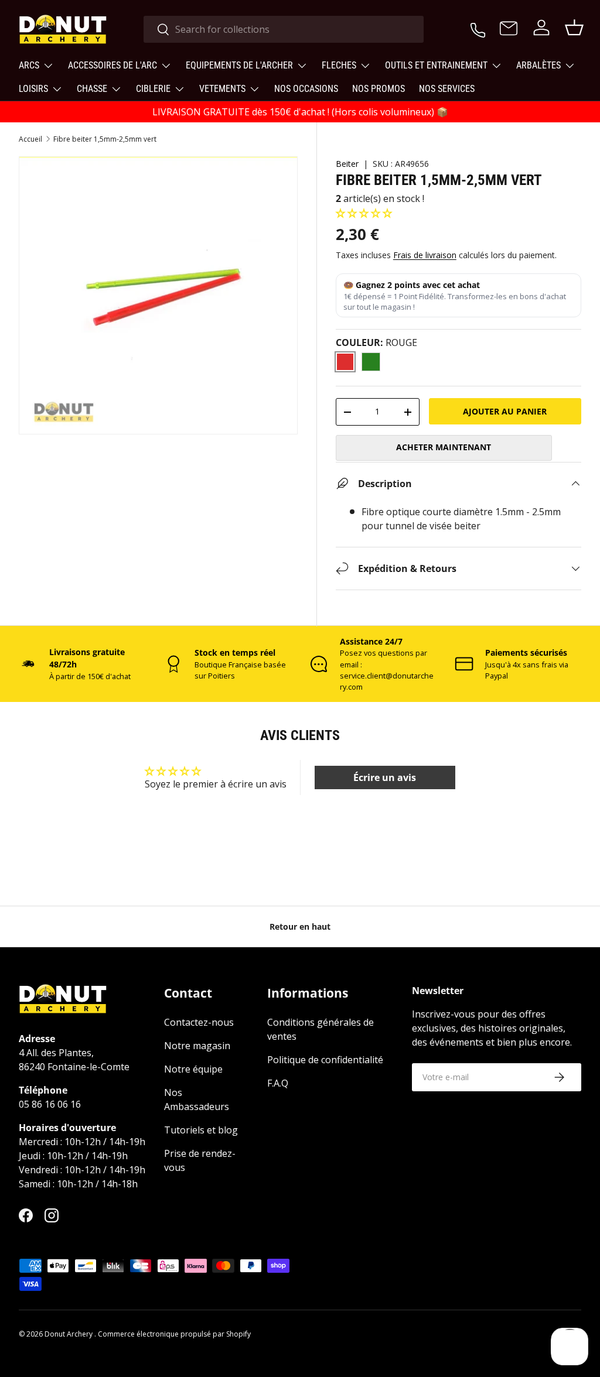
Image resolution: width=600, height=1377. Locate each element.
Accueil (30, 139)
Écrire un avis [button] (384, 777)
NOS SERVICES (447, 88)
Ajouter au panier (505, 411)
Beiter (347, 163)
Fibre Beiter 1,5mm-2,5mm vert (104, 139)
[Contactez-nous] (508, 29)
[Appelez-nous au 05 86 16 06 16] (478, 27)
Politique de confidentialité (325, 1059)
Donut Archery (69, 1334)
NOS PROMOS (378, 88)
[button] (364, 213)
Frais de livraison (424, 255)
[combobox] (284, 29)
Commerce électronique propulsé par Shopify (174, 1334)
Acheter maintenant (443, 447)
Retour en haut (300, 926)
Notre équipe (193, 1069)
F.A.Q (277, 1083)
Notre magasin (197, 1045)
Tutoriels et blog (201, 1129)
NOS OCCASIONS (306, 88)
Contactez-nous (199, 1022)
